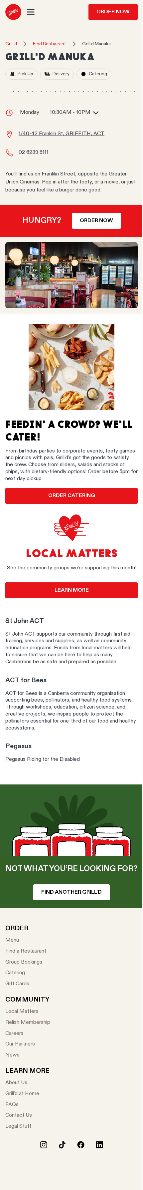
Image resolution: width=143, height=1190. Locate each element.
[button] (30, 12)
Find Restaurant (49, 44)
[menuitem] (13, 12)
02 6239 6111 (34, 152)
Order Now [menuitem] (113, 12)
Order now (96, 220)
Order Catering (71, 495)
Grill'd (11, 44)
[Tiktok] (62, 1145)
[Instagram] (44, 1145)
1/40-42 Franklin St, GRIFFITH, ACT (61, 134)
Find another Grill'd (71, 892)
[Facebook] (81, 1145)
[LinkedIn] (99, 1145)
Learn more (72, 590)
